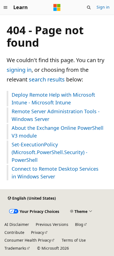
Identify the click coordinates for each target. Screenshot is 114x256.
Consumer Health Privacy (27, 240)
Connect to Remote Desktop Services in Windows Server (55, 172)
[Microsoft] (57, 7)
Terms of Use (74, 240)
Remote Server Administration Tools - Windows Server (56, 115)
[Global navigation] (5, 7)
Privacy (37, 232)
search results (47, 79)
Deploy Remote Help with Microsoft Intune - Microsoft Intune (53, 98)
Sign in (103, 7)
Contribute (14, 232)
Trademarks (15, 248)
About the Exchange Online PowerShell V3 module (57, 132)
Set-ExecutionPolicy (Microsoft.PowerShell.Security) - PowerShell (49, 152)
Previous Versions (52, 224)
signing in (19, 69)
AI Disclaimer (16, 224)
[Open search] (88, 7)
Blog (79, 224)
